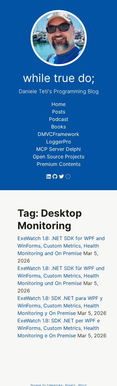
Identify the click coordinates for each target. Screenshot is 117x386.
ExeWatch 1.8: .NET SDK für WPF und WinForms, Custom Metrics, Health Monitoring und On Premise (61, 275)
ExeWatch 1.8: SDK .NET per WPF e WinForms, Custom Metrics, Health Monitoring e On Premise (58, 328)
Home (58, 104)
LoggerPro (58, 141)
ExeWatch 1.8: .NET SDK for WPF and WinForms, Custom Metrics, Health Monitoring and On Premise (61, 245)
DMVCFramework (58, 134)
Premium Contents (58, 164)
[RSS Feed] (68, 176)
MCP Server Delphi (58, 149)
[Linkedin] (49, 176)
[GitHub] (55, 176)
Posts (58, 112)
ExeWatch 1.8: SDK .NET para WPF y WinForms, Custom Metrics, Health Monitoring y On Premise (60, 305)
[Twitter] (62, 176)
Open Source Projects (58, 156)
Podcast (58, 119)
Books (58, 126)
